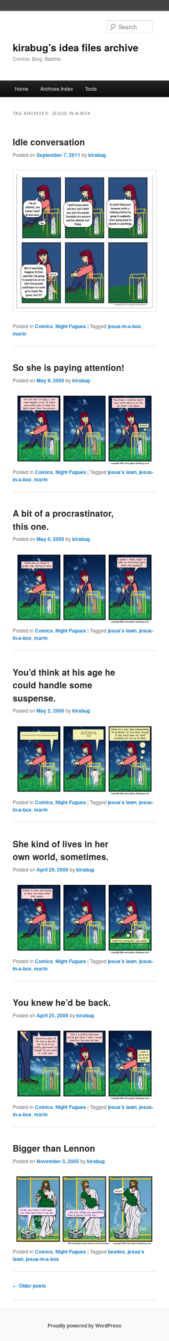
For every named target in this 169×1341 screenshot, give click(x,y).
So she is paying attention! (68, 367)
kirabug (97, 155)
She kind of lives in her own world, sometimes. (61, 850)
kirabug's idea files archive (75, 47)
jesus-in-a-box (124, 326)
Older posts (29, 1285)
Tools (91, 88)
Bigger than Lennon (54, 1148)
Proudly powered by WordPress (84, 1325)
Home (21, 88)
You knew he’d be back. (62, 1002)
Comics (44, 326)
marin (19, 333)
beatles (116, 1251)
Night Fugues (70, 326)
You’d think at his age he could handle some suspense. (64, 685)
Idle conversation (49, 142)
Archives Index (56, 88)
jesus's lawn (122, 472)
